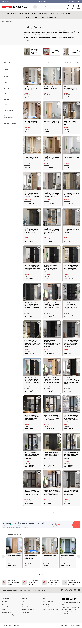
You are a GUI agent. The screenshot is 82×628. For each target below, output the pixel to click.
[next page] (64, 512)
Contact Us (25, 607)
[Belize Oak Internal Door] (14, 546)
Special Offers (51, 17)
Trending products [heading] (14, 535)
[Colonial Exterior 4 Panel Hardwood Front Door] (68, 546)
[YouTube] (70, 590)
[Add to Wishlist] (39, 69)
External (6, 13)
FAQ (23, 604)
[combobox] (51, 7)
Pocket (27, 13)
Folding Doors (9, 21)
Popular (42, 17)
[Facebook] (62, 590)
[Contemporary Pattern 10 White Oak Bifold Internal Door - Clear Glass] (32, 145)
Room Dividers (43, 13)
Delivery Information (28, 609)
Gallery (78, 1)
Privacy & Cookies (47, 607)
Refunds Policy (46, 604)
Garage (68, 13)
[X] (79, 590)
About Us (24, 601)
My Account (5, 601)
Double (34, 13)
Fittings (35, 17)
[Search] (35, 7)
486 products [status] (52, 63)
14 (60, 512)
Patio (62, 13)
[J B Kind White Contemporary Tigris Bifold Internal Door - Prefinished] (71, 76)
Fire (57, 13)
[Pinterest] (74, 590)
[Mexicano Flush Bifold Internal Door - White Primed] (71, 145)
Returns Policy (26, 612)
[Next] (78, 556)
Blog (66, 1)
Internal (13, 13)
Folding (51, 13)
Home (3, 21)
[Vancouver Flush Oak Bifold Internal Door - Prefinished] (52, 110)
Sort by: (72, 63)
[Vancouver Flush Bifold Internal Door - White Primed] (32, 110)
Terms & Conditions (47, 601)
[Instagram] (66, 590)
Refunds (66, 625)
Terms (61, 625)
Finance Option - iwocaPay (50, 609)
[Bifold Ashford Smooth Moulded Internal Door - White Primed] (32, 76)
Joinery (28, 17)
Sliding (21, 13)
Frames (75, 13)
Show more (26, 40)
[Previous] (3, 556)
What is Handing (6, 612)
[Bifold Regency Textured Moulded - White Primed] (52, 76)
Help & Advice (72, 1)
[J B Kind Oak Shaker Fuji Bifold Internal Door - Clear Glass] (71, 110)
